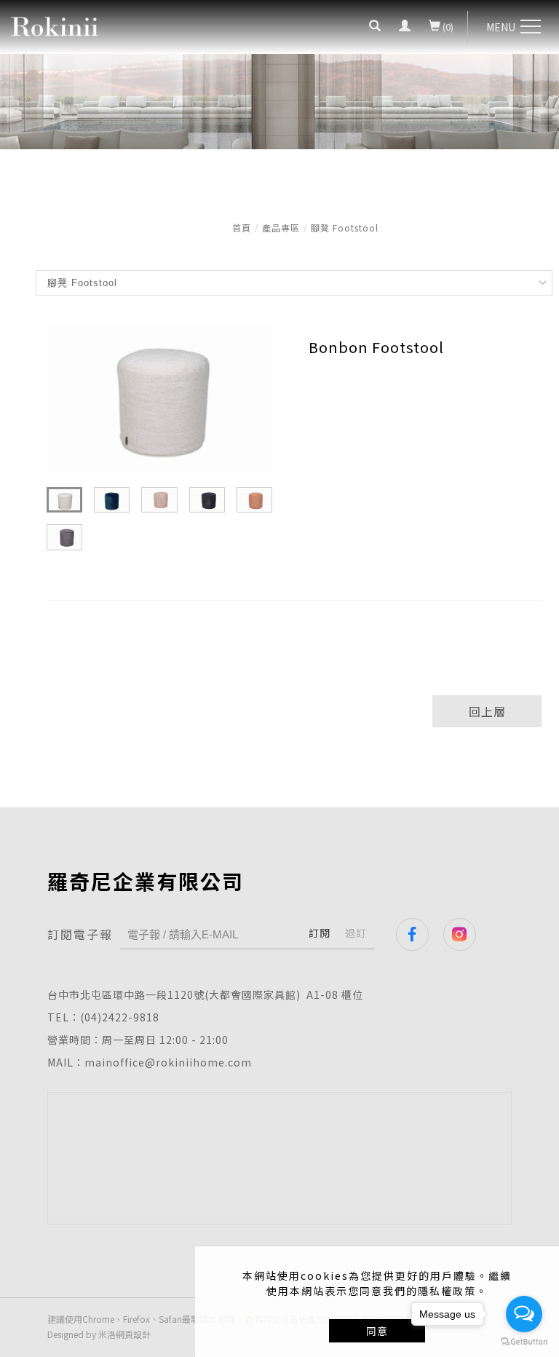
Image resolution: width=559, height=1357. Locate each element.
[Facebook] (419, 934)
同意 (377, 1331)
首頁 (241, 227)
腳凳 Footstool (344, 227)
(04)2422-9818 (119, 1017)
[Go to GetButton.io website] (524, 1342)
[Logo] (54, 24)
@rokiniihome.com (198, 1062)
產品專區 (281, 227)
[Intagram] (467, 934)
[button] (375, 27)
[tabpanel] (279, 135)
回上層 (487, 711)
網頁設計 (133, 1334)
